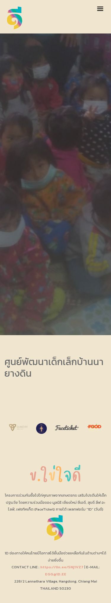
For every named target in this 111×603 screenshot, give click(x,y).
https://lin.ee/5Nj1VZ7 (61, 567)
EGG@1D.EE (55, 574)
